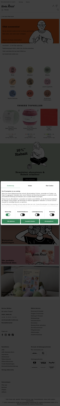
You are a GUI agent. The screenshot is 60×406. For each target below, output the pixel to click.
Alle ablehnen (11, 221)
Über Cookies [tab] (49, 185)
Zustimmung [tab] (10, 185)
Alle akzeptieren (49, 221)
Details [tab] (30, 185)
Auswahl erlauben (30, 221)
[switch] (22, 215)
